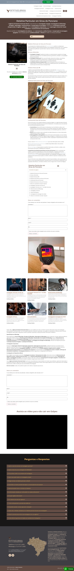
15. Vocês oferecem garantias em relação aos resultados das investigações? (23, 518)
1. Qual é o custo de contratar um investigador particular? (20, 466)
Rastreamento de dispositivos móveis (43, 16)
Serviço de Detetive (35, 192)
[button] (17, 68)
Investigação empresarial (39, 8)
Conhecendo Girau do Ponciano (36, 180)
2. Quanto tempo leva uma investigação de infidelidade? (19, 469)
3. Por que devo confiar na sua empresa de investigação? (19, 473)
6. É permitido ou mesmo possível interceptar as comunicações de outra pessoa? (25, 484)
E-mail (29, 222)
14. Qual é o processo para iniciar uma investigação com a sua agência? (22, 514)
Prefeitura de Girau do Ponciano (41, 141)
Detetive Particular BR (34, 176)
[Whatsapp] (64, 11)
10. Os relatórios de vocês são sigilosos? (16, 499)
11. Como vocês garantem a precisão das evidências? (18, 503)
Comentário (31, 204)
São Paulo (56, 71)
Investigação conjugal (38, 6)
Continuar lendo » (10, 299)
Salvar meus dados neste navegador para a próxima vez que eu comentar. (44, 231)
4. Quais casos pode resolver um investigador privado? (19, 477)
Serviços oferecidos (34, 175)
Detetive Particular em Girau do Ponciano (38, 173)
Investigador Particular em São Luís (37, 185)
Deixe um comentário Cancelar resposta (38, 183)
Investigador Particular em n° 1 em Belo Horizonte (40, 187)
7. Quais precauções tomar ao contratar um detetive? (19, 488)
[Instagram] (66, 11)
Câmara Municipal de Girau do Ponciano (37, 143)
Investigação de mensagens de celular (38, 194)
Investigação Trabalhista (56, 16)
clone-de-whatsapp (47, 6)
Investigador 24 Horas (35, 190)
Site (29, 226)
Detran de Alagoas (32, 147)
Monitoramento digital (44, 11)
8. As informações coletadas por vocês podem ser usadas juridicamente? (23, 492)
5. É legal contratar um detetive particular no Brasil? (18, 481)
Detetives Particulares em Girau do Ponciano (39, 178)
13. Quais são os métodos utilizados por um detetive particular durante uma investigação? (27, 510)
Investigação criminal (49, 8)
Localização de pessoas (56, 6)
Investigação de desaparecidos (55, 13)
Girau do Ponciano (50, 46)
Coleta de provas (58, 8)
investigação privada (60, 69)
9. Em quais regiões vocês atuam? (14, 495)
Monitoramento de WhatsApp (37, 188)
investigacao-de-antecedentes (55, 11)
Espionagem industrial (43, 13)
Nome (29, 218)
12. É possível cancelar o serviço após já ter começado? (19, 507)
